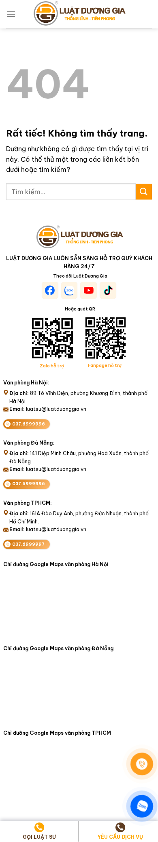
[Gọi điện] (141, 764)
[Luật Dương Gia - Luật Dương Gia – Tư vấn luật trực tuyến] (79, 14)
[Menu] (11, 14)
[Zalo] (141, 806)
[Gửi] (144, 192)
